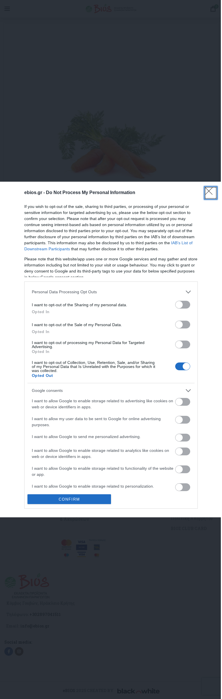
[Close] (210, 192)
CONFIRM (69, 499)
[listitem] (111, 292)
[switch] (182, 305)
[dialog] (111, 349)
